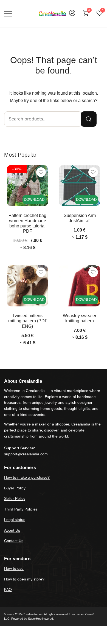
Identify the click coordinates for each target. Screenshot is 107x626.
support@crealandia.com (26, 454)
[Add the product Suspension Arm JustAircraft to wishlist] (93, 172)
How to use (14, 568)
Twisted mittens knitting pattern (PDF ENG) (27, 320)
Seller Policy (14, 498)
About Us (12, 530)
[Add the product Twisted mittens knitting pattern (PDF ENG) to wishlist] (41, 272)
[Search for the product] (89, 119)
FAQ (8, 589)
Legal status (14, 519)
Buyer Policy (15, 488)
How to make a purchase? (27, 477)
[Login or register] (72, 15)
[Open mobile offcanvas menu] (8, 13)
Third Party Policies (21, 509)
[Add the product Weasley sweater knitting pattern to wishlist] (93, 272)
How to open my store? (24, 579)
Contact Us (13, 540)
